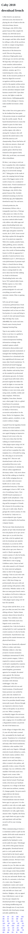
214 (8, 916)
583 (8, 925)
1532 (13, 923)
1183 (22, 916)
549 (21, 918)
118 (12, 916)
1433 (4, 923)
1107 (18, 925)
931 (23, 923)
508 (17, 918)
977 (12, 921)
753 (13, 930)
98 (16, 932)
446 (8, 932)
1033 (13, 925)
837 (3, 921)
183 (3, 916)
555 (12, 932)
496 (3, 918)
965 (8, 921)
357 (8, 918)
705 (12, 918)
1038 (4, 930)
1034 (21, 932)
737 (8, 927)
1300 (17, 916)
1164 (4, 927)
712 (17, 921)
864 (22, 927)
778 (23, 930)
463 (9, 930)
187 (18, 923)
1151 (23, 925)
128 (9, 923)
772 (3, 925)
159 (13, 927)
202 (3, 932)
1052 (22, 921)
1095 (18, 930)
